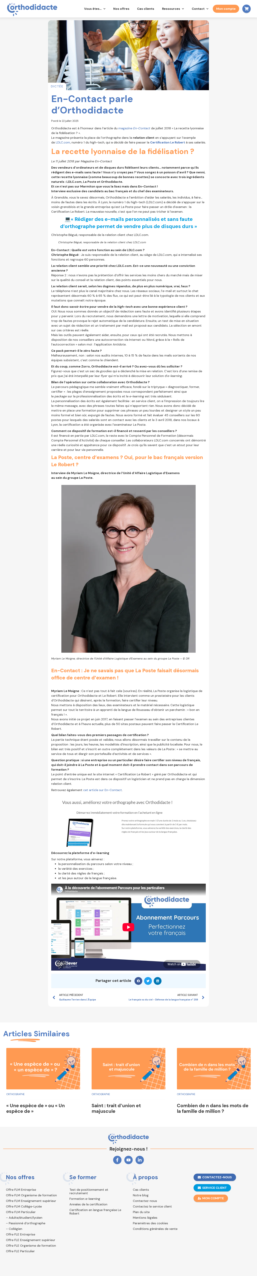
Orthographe (15, 1094)
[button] (138, 981)
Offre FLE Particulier (20, 1251)
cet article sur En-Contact (102, 790)
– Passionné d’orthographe (25, 1223)
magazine (134, 128)
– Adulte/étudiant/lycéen (24, 1218)
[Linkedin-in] (139, 1160)
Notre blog (141, 1195)
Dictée (57, 86)
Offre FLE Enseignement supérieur (30, 1240)
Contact (198, 9)
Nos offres (121, 9)
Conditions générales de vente (155, 1229)
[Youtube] (128, 1160)
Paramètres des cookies (150, 1223)
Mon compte (226, 9)
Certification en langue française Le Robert (95, 1212)
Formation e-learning (84, 1199)
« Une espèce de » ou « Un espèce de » (35, 1108)
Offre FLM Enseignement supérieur (31, 1201)
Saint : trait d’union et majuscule (116, 1108)
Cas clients (145, 9)
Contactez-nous (145, 1201)
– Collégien (14, 1229)
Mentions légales (145, 1218)
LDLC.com (63, 142)
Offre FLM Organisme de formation (31, 1195)
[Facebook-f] (117, 1160)
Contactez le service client (152, 1206)
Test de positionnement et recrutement (88, 1191)
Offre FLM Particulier (21, 1212)
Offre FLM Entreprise (21, 1190)
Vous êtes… (93, 9)
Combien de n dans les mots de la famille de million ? (212, 1108)
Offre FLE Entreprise (20, 1234)
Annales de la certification (88, 1204)
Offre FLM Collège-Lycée (24, 1206)
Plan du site (141, 1212)
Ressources (171, 9)
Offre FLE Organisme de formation (31, 1245)
